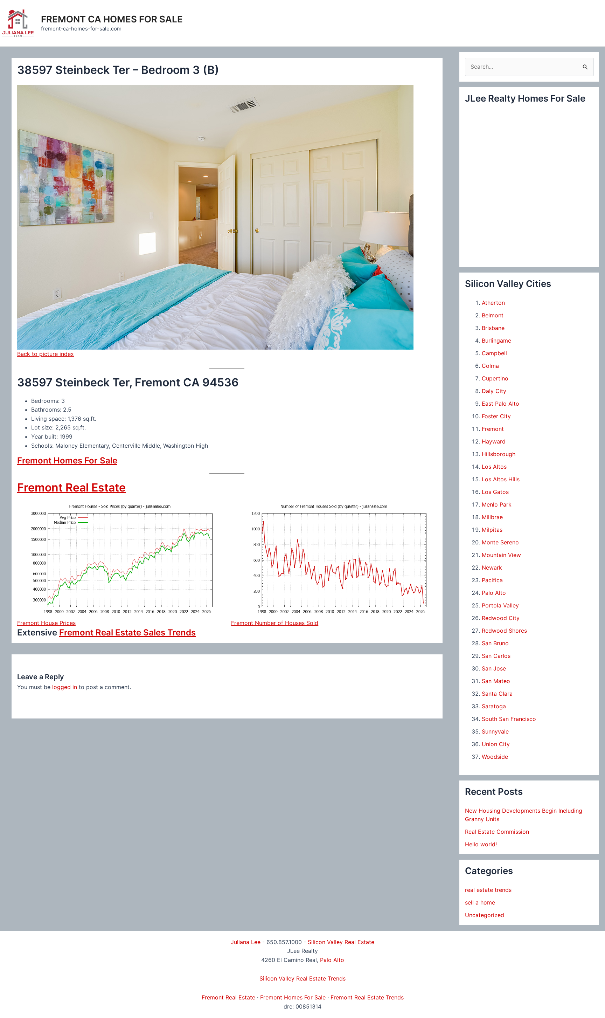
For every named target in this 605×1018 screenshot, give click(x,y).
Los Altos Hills (501, 479)
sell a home (480, 902)
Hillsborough (498, 454)
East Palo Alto (500, 403)
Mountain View (501, 554)
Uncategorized (484, 915)
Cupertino (495, 378)
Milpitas (492, 529)
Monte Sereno (500, 542)
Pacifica (492, 580)
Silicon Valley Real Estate (341, 941)
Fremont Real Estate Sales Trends (127, 632)
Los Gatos (495, 491)
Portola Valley (500, 605)
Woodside (495, 756)
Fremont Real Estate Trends (367, 997)
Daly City (494, 390)
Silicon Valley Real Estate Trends (302, 978)
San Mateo (496, 681)
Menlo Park (497, 504)
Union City (496, 744)
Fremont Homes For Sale (67, 460)
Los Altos (494, 466)
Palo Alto (494, 592)
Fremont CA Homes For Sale (112, 19)
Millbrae (492, 517)
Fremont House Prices (46, 622)
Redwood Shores (504, 630)
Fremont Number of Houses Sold (274, 622)
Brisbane (493, 327)
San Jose (494, 668)
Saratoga (494, 706)
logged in (64, 686)
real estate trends (488, 889)
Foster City (496, 416)
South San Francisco (509, 718)
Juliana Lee (245, 941)
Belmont (492, 315)
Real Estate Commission (497, 831)
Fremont (493, 428)
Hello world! (481, 844)
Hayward (494, 441)
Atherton (493, 302)
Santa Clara (497, 693)
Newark (492, 567)
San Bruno (495, 643)
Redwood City (501, 617)
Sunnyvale (495, 731)
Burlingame (496, 340)
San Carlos (496, 655)
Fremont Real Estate (71, 487)
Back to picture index (45, 353)
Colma (490, 365)
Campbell (494, 353)
